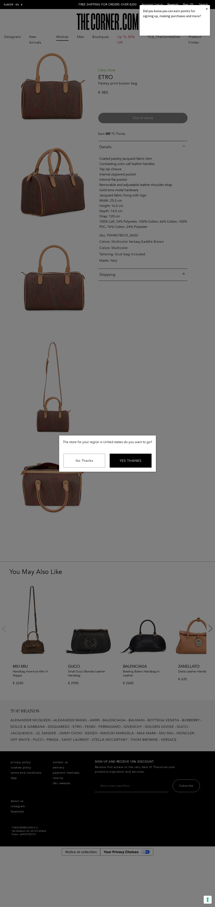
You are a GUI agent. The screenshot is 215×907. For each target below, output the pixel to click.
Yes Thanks (131, 460)
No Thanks (84, 460)
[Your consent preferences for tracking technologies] (208, 900)
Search (203, 4)
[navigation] (13, 4)
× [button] (207, 8)
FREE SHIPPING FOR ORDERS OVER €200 (107, 4)
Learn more (157, 27)
